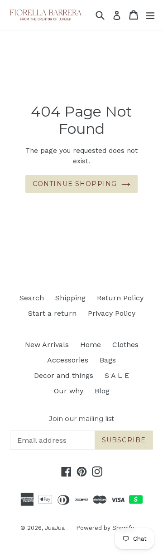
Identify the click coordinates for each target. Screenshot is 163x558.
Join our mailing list (81, 419)
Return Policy (120, 298)
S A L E (117, 375)
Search (31, 298)
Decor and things (63, 375)
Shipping (70, 298)
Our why (68, 391)
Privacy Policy (111, 313)
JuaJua (55, 527)
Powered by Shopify (105, 527)
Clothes (125, 344)
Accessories (67, 360)
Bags (108, 360)
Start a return (52, 313)
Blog (102, 391)
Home (90, 344)
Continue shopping (75, 184)
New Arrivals (47, 344)
